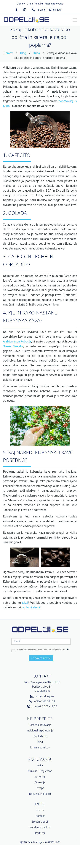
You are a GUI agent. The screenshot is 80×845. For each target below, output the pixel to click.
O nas (30, 3)
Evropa (40, 788)
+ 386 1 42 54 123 (50, 10)
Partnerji (40, 833)
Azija (40, 765)
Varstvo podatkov (40, 827)
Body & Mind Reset (40, 793)
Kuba (36, 53)
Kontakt (39, 3)
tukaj (25, 602)
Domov (21, 3)
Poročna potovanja (40, 724)
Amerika (40, 776)
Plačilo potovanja (54, 3)
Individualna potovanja (40, 730)
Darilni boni (40, 736)
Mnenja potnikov (40, 747)
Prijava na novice (41, 658)
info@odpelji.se (45, 696)
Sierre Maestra (13, 346)
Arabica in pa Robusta (17, 341)
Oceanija (40, 782)
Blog (23, 53)
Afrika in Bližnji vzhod (40, 771)
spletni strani (31, 607)
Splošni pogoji (40, 821)
